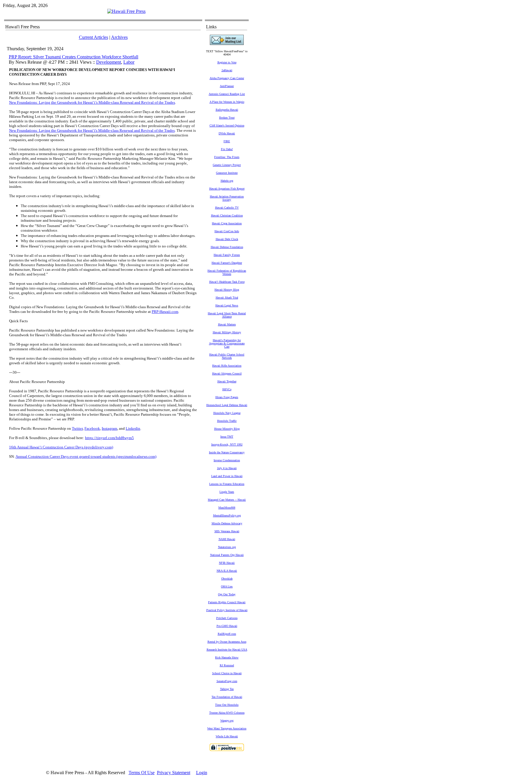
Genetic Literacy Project (227, 165)
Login (201, 772)
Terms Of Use (142, 772)
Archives (119, 37)
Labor (128, 62)
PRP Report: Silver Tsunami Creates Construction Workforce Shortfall (73, 56)
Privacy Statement (173, 772)
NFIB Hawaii (227, 562)
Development (108, 62)
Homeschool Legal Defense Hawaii (226, 405)
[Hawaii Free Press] (126, 11)
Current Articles (93, 37)
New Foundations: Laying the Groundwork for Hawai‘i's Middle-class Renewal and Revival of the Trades (92, 130)
